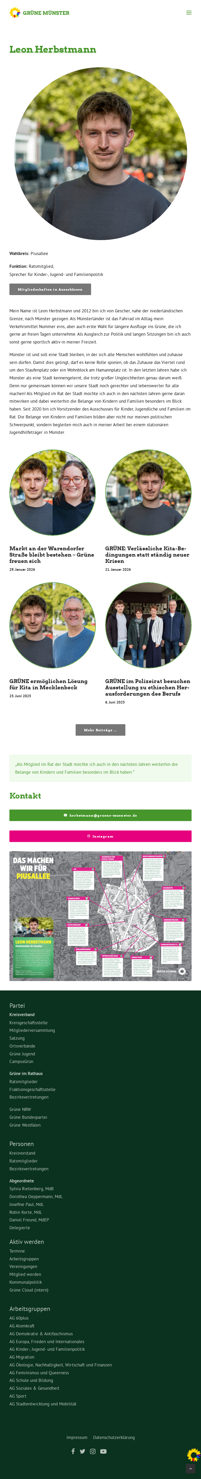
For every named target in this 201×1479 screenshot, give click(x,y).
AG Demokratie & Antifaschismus (41, 1333)
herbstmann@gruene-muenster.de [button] (103, 815)
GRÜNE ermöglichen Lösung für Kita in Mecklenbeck (48, 684)
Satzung (17, 1038)
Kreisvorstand (22, 1153)
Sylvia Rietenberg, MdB (31, 1188)
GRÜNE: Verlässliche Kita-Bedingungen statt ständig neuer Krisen (147, 554)
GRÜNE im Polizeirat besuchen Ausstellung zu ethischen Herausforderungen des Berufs (147, 687)
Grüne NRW (20, 1109)
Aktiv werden (26, 1241)
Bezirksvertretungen (28, 1097)
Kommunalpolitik (25, 1282)
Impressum (76, 1437)
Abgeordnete (21, 1181)
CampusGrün (21, 1061)
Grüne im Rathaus (26, 1073)
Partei (17, 1005)
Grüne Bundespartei (28, 1117)
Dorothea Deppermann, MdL (36, 1196)
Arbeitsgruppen (24, 1258)
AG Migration (21, 1357)
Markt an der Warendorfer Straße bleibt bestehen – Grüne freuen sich (51, 554)
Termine (17, 1251)
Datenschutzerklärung (114, 1437)
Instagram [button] (103, 836)
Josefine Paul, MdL (26, 1204)
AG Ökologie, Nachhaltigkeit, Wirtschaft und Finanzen (60, 1364)
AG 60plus (19, 1318)
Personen (21, 1144)
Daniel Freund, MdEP (29, 1219)
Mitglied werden (25, 1274)
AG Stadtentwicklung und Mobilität (42, 1403)
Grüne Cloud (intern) (28, 1290)
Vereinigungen (23, 1266)
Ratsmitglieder (23, 1081)
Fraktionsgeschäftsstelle (32, 1089)
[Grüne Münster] (44, 12)
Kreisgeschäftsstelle (28, 1022)
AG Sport (17, 1396)
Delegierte (19, 1227)
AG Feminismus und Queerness (39, 1372)
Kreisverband (22, 1014)
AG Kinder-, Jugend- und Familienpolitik (47, 1349)
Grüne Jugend (22, 1053)
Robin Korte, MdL (25, 1212)
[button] (189, 12)
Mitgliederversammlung (32, 1030)
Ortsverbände (22, 1046)
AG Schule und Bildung (31, 1380)
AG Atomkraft (22, 1325)
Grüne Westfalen (25, 1125)
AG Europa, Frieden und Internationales (46, 1341)
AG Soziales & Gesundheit (34, 1388)
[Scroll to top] (190, 1467)
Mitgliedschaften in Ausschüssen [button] (50, 289)
